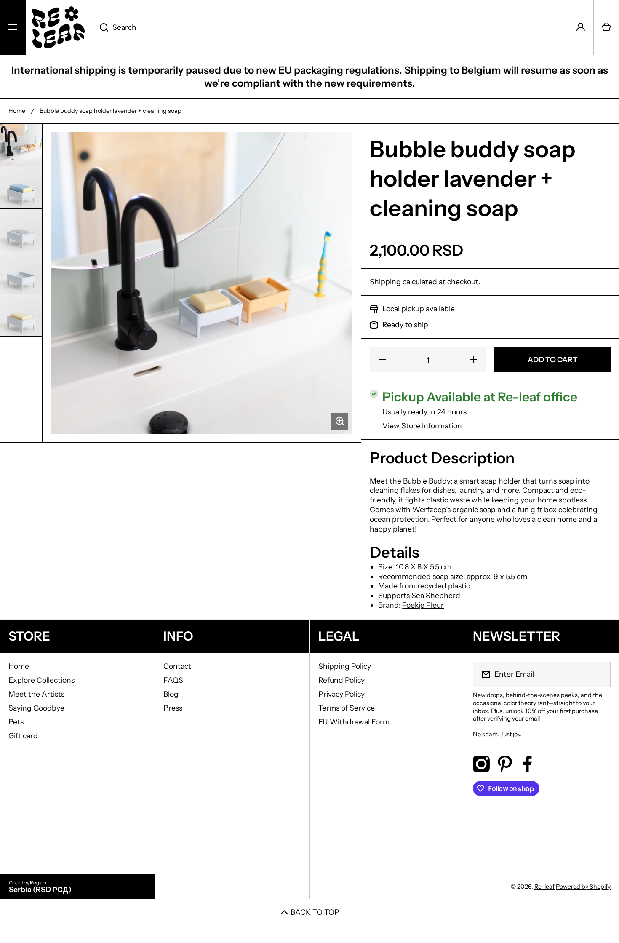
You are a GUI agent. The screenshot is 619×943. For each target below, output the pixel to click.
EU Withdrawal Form (354, 721)
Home (16, 111)
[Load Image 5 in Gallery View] (21, 315)
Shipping (385, 281)
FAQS (173, 680)
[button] (606, 27)
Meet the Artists (36, 693)
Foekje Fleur (423, 605)
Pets (16, 721)
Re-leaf (544, 886)
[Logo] (58, 27)
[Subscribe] (599, 674)
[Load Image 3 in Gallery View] (21, 230)
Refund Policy (341, 680)
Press (172, 707)
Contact (177, 666)
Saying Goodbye (36, 707)
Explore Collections (41, 680)
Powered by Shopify (583, 886)
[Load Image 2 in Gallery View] (21, 187)
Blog (171, 693)
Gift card (23, 735)
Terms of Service (346, 707)
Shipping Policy (344, 666)
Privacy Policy (341, 693)
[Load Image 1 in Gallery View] (21, 145)
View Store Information (422, 425)
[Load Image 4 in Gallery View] (21, 272)
